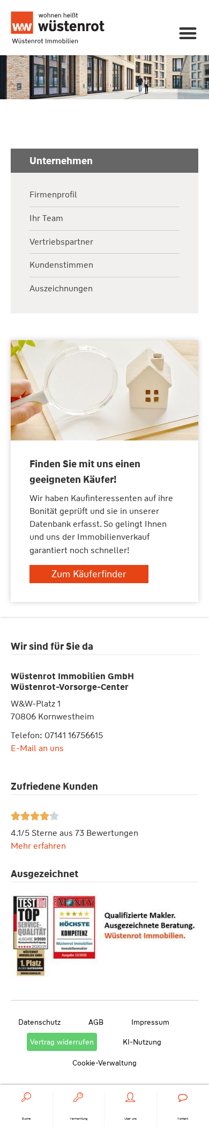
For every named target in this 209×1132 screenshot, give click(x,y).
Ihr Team (46, 219)
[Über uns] (130, 1097)
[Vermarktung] (78, 1097)
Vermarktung (78, 1118)
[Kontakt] (183, 1097)
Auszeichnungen (61, 289)
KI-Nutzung (142, 1042)
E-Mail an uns (37, 748)
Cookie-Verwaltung (104, 1062)
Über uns (130, 1118)
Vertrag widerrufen (62, 1042)
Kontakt (182, 1118)
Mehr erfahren (38, 845)
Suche (26, 1118)
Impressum (150, 1022)
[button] (188, 33)
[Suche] (26, 1097)
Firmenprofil (53, 195)
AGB (95, 1022)
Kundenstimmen (61, 265)
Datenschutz (39, 1022)
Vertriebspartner (61, 242)
